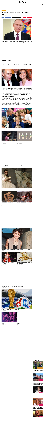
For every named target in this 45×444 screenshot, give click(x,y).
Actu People (41, 392)
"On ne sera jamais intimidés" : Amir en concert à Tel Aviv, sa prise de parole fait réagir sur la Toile (38, 396)
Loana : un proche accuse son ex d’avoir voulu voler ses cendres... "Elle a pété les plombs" (38, 420)
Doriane (8, 15)
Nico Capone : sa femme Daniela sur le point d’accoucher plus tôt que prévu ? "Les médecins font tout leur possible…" (38, 383)
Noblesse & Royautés (40, 367)
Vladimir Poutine (4, 57)
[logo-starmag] (22, 2)
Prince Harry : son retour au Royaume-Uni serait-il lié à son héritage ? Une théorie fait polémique (38, 371)
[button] (37, 2)
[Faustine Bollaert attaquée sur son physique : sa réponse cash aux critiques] (38, 402)
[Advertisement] (22, 7)
